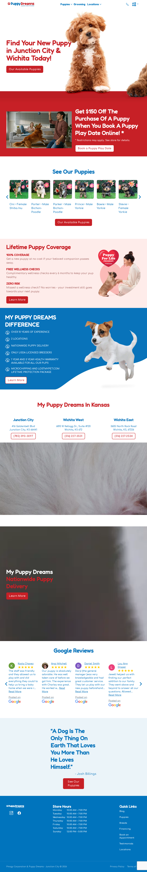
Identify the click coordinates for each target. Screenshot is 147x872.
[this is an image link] (15, 806)
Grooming (79, 4)
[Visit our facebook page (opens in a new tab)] (19, 813)
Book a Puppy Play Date (94, 148)
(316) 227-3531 (73, 436)
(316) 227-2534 (124, 436)
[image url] (21, 4)
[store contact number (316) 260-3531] (127, 4)
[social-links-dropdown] (135, 4)
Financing (125, 829)
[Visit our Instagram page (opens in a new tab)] (11, 813)
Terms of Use (134, 867)
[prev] (6, 684)
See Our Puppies (73, 783)
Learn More (17, 299)
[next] (140, 684)
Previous (7, 197)
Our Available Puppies (25, 69)
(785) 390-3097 (23, 436)
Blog (121, 811)
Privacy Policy (117, 867)
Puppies (65, 4)
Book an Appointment (126, 836)
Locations (93, 4)
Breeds (123, 823)
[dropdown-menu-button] (71, 4)
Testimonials (126, 843)
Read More (15, 691)
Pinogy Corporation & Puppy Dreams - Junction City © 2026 (36, 867)
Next (140, 197)
